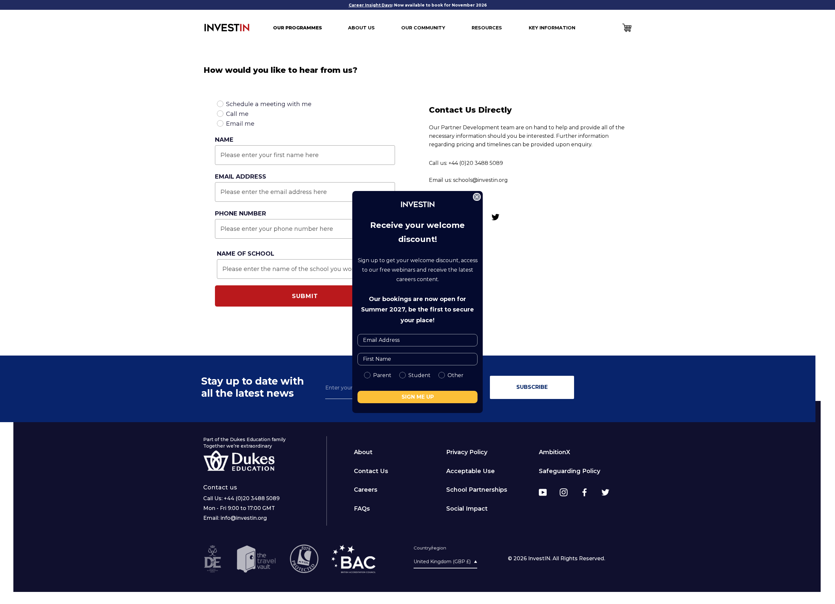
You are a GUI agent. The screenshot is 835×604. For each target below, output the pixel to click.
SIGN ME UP (418, 397)
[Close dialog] (477, 197)
